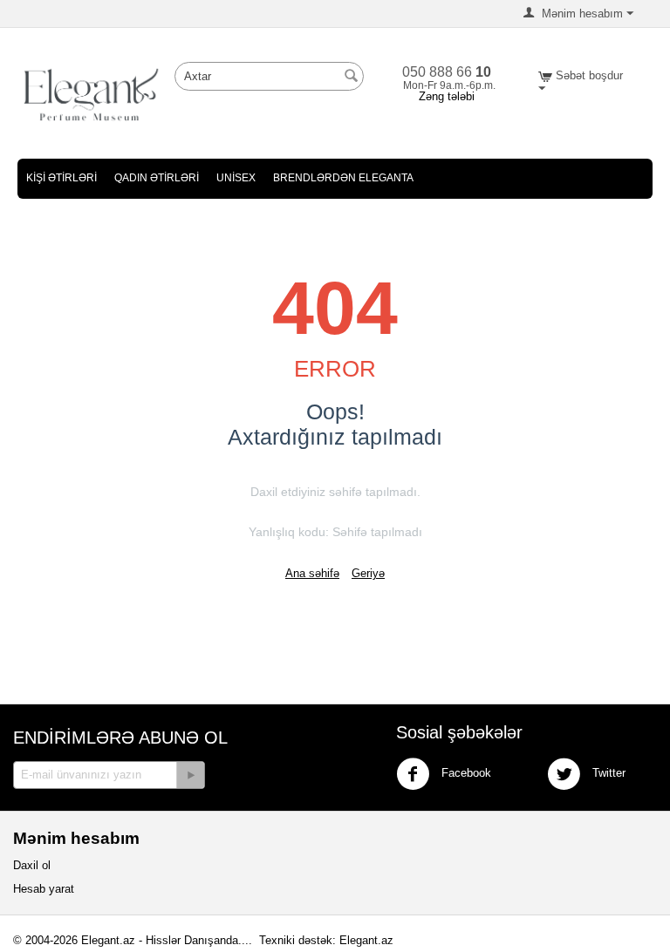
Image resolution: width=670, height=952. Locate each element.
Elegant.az (366, 940)
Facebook (464, 772)
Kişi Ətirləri (61, 178)
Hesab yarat (43, 888)
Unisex (236, 178)
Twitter (607, 772)
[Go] (190, 775)
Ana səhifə (312, 573)
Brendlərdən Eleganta (343, 178)
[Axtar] (350, 77)
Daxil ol (32, 865)
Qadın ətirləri (156, 178)
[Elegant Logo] (91, 93)
